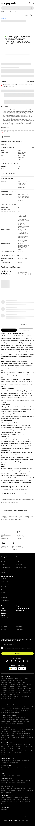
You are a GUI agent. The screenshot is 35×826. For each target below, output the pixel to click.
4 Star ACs (11, 692)
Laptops (3, 564)
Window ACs (4, 686)
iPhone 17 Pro (4, 581)
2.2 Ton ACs (4, 690)
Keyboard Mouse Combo (20, 788)
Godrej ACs (12, 680)
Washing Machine (5, 600)
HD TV (10, 708)
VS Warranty (19, 564)
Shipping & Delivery (22, 608)
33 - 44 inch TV (5, 710)
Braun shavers (14, 363)
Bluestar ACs (4, 680)
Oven (2, 753)
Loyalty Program (20, 561)
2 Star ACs (27, 690)
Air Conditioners (5, 729)
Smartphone (4, 561)
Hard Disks (8, 792)
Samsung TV (18, 704)
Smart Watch (4, 809)
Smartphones (4, 780)
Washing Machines (5, 567)
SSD (2, 792)
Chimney (20, 744)
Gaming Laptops (18, 797)
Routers (3, 803)
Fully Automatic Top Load (19, 731)
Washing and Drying (6, 731)
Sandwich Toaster (19, 753)
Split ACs (28, 684)
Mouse (2, 788)
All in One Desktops (6, 799)
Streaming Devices (13, 719)
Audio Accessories (24, 719)
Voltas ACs (10, 678)
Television (3, 559)
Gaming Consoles (5, 721)
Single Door (12, 737)
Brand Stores (19, 624)
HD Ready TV (10, 717)
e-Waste (3, 610)
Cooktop (12, 746)
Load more (8, 330)
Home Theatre (4, 723)
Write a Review (26, 330)
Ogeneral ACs (20, 684)
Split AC (13, 729)
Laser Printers (4, 801)
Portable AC (28, 729)
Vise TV (11, 704)
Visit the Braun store (5, 18)
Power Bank (11, 782)
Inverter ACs (4, 694)
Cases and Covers (20, 782)
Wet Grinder (4, 755)
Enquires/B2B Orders (21, 567)
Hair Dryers (4, 769)
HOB (19, 748)
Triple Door (29, 737)
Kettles (21, 750)
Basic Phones (19, 780)
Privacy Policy (19, 632)
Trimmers (3, 767)
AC (1, 589)
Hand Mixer (13, 748)
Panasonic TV (10, 706)
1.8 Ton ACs (20, 688)
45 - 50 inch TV (14, 710)
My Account (20, 610)
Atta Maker (3, 744)
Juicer (23, 748)
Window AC (20, 729)
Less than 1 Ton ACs (15, 686)
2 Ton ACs (28, 688)
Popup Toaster (9, 753)
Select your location (12, 11)
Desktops (26, 797)
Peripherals (21, 790)
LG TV (24, 704)
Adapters (3, 782)
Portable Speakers (13, 762)
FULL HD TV (4, 708)
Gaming (3, 572)
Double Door (21, 737)
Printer (19, 799)
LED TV (3, 717)
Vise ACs (3, 678)
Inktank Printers (14, 801)
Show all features (5, 127)
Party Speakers (4, 570)
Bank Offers (3, 629)
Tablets (3, 775)
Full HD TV (3, 719)
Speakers (12, 723)
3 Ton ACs (20, 690)
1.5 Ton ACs (12, 688)
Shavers (10, 767)
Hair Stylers (17, 767)
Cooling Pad (4, 790)
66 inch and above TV (16, 712)
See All (31, 76)
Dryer (19, 735)
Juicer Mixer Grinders (6, 750)
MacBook (9, 797)
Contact (3, 613)
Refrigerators (4, 737)
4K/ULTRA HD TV (27, 706)
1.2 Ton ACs (4, 688)
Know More (7, 136)
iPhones (12, 780)
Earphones (3, 762)
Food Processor (20, 746)
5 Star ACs (18, 692)
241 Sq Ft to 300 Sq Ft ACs (8, 698)
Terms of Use (19, 626)
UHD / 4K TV (24, 717)
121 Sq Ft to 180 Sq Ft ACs (8, 696)
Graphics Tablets (16, 775)
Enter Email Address (8, 644)
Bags (29, 788)
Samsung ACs (4, 684)
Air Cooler (3, 592)
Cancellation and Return (21, 559)
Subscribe (17, 653)
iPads (8, 775)
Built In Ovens (12, 744)
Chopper (26, 744)
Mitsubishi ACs (21, 680)
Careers (3, 608)
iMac (14, 799)
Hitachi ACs (12, 682)
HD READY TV (18, 708)
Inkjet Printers (26, 799)
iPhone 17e (3, 586)
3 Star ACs (3, 692)
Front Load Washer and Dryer (8, 735)
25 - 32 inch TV (27, 708)
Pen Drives (28, 790)
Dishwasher (25, 735)
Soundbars (26, 721)
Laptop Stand (12, 790)
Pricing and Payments (6, 624)
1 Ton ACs (24, 686)
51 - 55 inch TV (24, 710)
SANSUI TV (4, 704)
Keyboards (9, 788)
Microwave (28, 750)
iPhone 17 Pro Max (5, 584)
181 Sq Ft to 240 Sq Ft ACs (23, 696)
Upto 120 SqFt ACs (14, 694)
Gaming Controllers (17, 721)
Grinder (15, 750)
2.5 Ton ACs (12, 690)
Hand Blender (4, 748)
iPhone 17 (3, 578)
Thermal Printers (24, 801)
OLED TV (19, 706)
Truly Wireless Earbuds (6, 760)
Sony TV (3, 706)
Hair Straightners (26, 767)
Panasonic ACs (21, 682)
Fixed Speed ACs (27, 692)
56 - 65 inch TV (5, 712)
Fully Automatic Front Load (23, 733)
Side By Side (4, 739)
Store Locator (4, 626)
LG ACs (25, 678)
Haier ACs (12, 684)
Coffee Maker (4, 746)
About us (4, 606)
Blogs (3, 615)
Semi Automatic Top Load (7, 733)
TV (1, 595)
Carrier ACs (4, 682)
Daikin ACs (18, 678)
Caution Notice (19, 629)
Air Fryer (28, 746)
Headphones (25, 760)
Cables (26, 780)
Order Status (5, 618)
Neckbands (17, 760)
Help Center (20, 606)
